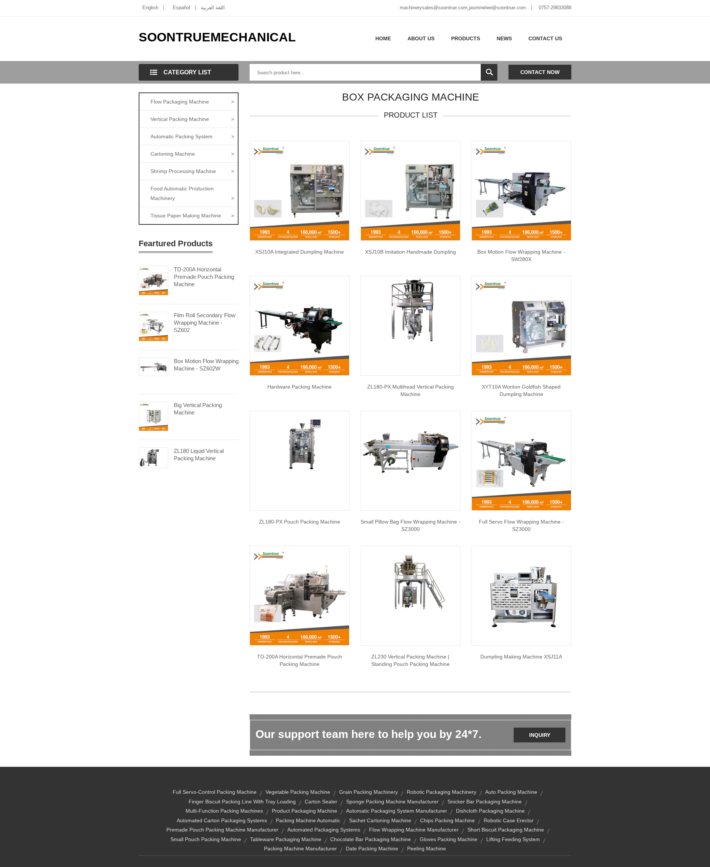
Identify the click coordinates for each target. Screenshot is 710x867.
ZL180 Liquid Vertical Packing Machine (199, 454)
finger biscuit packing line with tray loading (242, 802)
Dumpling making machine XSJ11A (521, 657)
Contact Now (539, 72)
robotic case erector (509, 820)
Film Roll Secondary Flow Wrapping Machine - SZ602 (205, 322)
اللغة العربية (213, 7)
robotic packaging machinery (441, 792)
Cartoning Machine (192, 154)
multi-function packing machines (224, 811)
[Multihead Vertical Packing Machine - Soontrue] (410, 309)
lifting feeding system (513, 839)
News (504, 38)
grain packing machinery (368, 792)
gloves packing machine (448, 839)
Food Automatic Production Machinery (192, 193)
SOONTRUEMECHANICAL (217, 37)
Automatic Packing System (192, 136)
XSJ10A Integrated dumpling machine (299, 252)
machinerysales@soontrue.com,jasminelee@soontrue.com (463, 7)
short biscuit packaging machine (505, 830)
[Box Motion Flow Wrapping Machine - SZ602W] (153, 366)
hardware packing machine (299, 387)
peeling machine (426, 848)
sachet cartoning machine (380, 820)
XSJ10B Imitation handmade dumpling (410, 252)
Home (383, 38)
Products (465, 38)
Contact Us (545, 38)
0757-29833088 (555, 7)
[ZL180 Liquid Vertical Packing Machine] (153, 457)
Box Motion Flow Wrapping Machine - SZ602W (206, 365)
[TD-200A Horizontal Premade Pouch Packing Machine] (153, 280)
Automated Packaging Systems (323, 830)
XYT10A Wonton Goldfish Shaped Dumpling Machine (521, 390)
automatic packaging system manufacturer (396, 811)
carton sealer (321, 802)
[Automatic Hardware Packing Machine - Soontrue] (299, 325)
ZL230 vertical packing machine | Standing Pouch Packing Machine (410, 660)
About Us (421, 38)
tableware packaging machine (285, 839)
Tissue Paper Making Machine (192, 216)
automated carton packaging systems (222, 820)
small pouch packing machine (205, 839)
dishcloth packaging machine (490, 811)
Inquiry (539, 735)
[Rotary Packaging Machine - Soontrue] (521, 460)
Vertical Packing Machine (192, 119)
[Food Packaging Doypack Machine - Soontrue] (410, 190)
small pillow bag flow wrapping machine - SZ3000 (410, 525)
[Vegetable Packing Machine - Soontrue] (521, 190)
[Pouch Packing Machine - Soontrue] (299, 444)
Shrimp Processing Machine (192, 171)
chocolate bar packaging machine (370, 839)
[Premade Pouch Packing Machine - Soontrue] (299, 595)
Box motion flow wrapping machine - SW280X (521, 255)
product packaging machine (304, 811)
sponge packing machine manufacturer (392, 802)
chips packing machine (447, 820)
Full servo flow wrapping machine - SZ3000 (521, 525)
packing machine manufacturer (300, 848)
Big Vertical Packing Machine (198, 409)
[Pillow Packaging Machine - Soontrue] (410, 448)
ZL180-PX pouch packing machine (299, 522)
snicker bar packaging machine (484, 802)
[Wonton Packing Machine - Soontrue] (521, 325)
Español (181, 7)
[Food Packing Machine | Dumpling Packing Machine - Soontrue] (299, 190)
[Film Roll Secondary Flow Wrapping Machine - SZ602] (153, 326)
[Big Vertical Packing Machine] (153, 416)
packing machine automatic (308, 820)
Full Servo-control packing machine (215, 792)
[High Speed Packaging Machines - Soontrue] (521, 595)
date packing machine (372, 848)
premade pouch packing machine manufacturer (222, 830)
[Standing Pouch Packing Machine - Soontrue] (410, 583)
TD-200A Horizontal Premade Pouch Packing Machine (204, 276)
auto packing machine (511, 792)
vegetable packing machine (298, 792)
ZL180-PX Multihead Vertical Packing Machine (410, 390)
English (150, 7)
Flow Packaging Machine (192, 102)
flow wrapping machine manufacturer (414, 830)
